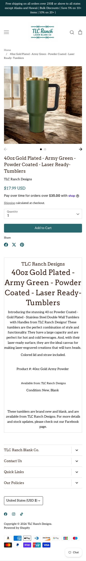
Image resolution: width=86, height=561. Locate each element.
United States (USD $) (21, 501)
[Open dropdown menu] (76, 450)
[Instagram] (14, 514)
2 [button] (45, 149)
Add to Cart (43, 228)
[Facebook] (6, 514)
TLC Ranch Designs (18, 179)
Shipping (9, 203)
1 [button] (41, 149)
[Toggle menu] (6, 32)
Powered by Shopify (17, 528)
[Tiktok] (22, 514)
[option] (43, 105)
